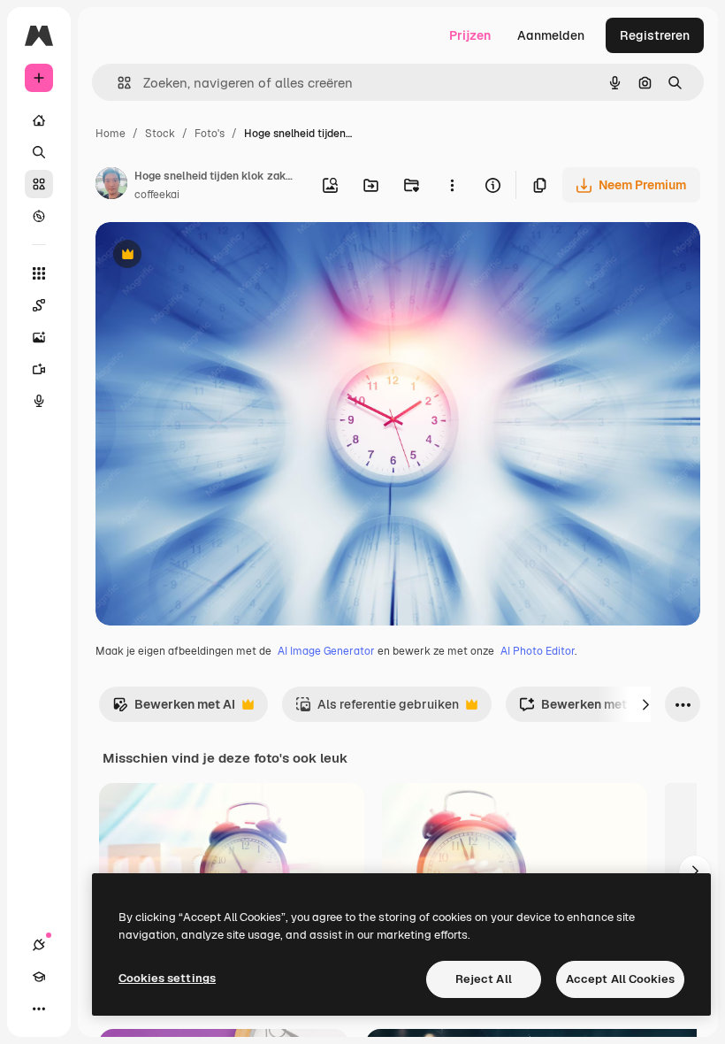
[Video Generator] (39, 369)
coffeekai (156, 195)
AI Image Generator (326, 651)
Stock (160, 134)
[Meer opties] (451, 185)
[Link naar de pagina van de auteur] (111, 185)
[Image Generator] (39, 337)
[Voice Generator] (39, 401)
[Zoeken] (39, 152)
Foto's (210, 134)
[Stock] (39, 184)
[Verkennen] (39, 216)
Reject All (483, 978)
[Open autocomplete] (117, 82)
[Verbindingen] (39, 945)
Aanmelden (550, 35)
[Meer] (39, 1008)
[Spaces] (39, 305)
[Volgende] (645, 704)
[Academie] (39, 977)
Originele (212, 256)
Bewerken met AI (173, 709)
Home (110, 134)
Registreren (655, 35)
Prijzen (470, 35)
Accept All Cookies (620, 978)
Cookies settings (167, 978)
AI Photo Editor (537, 651)
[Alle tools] (39, 273)
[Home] (39, 120)
